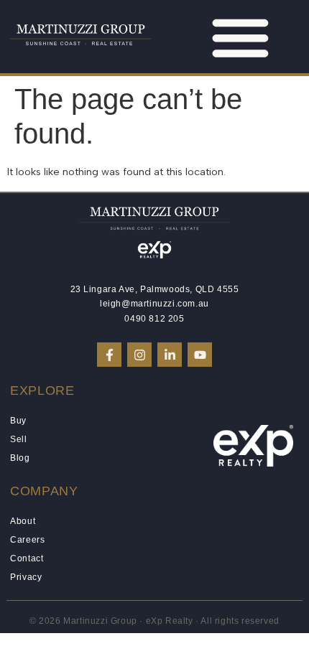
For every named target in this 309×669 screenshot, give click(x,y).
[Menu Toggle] (240, 36)
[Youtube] (200, 354)
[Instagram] (139, 354)
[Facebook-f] (109, 354)
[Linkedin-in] (169, 354)
